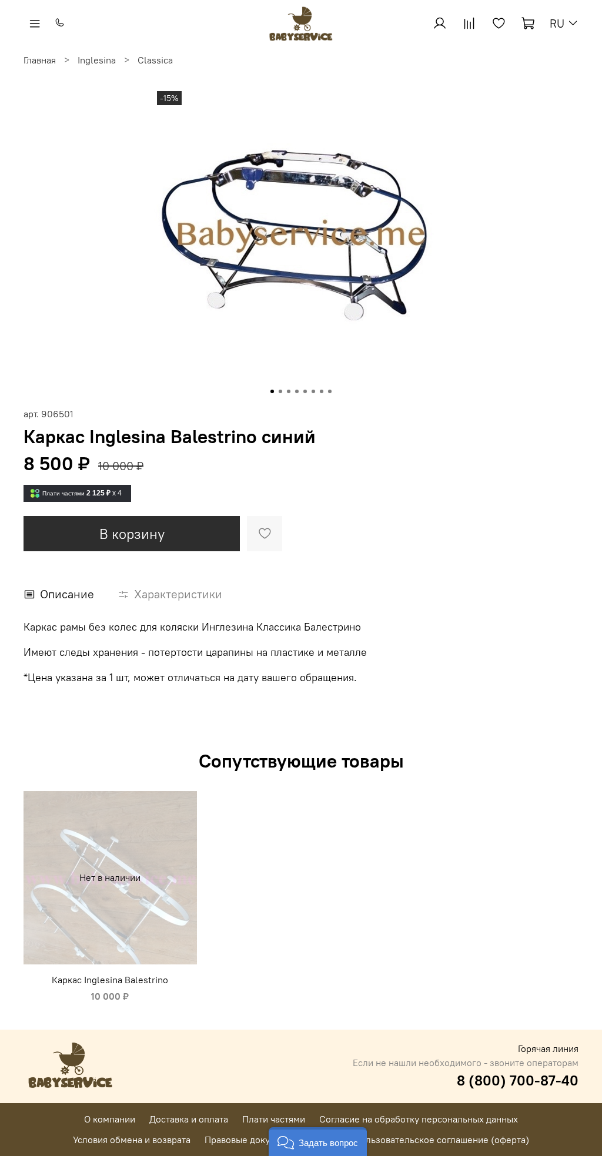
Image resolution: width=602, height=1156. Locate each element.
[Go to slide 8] (330, 391)
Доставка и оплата (188, 1119)
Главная (40, 60)
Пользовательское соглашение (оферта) (441, 1139)
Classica (155, 60)
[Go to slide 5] (305, 391)
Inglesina (97, 60)
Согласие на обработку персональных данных (418, 1119)
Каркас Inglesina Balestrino (110, 980)
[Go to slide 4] (297, 391)
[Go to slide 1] (272, 391)
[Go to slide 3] (288, 391)
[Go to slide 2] (280, 391)
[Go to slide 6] (313, 391)
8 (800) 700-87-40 (517, 1080)
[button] (318, 1141)
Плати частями (273, 1119)
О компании (109, 1119)
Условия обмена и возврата (131, 1139)
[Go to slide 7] (321, 391)
